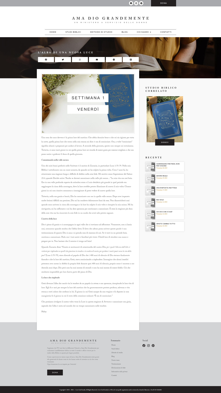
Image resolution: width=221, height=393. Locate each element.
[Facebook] (131, 3)
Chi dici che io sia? (164, 212)
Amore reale (162, 176)
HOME (52, 32)
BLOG (125, 32)
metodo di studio (101, 32)
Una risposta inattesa (166, 188)
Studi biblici (73, 32)
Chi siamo (143, 32)
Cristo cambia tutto (165, 224)
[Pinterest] (141, 3)
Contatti (166, 32)
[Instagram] (136, 3)
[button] (46, 59)
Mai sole (160, 200)
